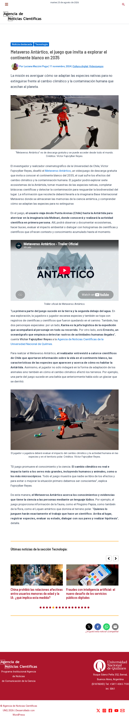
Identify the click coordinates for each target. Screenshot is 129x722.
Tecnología (41, 44)
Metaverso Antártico (58, 170)
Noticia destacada (22, 44)
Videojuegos (96, 66)
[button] (123, 4)
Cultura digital (80, 66)
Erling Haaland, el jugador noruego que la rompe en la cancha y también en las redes (92, 593)
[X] (98, 711)
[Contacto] (122, 711)
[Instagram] (104, 711)
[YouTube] (116, 711)
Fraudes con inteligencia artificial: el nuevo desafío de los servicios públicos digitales (35, 593)
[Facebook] (110, 711)
